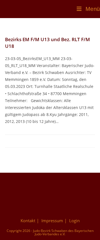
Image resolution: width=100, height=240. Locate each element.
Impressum (52, 220)
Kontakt (28, 220)
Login (74, 220)
